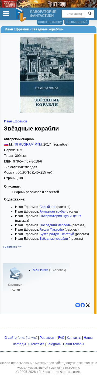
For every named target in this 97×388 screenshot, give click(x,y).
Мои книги (40, 270)
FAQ (61, 338)
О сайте (11, 338)
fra (28, 338)
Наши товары (73, 344)
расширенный (77, 22)
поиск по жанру (50, 22)
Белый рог (48, 207)
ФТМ (38, 144)
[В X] (88, 305)
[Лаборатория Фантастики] (22, 15)
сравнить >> (12, 246)
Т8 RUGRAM (23, 144)
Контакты (74, 338)
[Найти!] (89, 14)
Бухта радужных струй (57, 234)
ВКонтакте (36, 344)
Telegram (54, 344)
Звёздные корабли (54, 239)
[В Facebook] (83, 305)
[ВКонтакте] (77, 305)
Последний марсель (55, 225)
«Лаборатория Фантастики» (58, 372)
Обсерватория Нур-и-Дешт (60, 216)
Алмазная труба (52, 211)
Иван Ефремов (15, 121)
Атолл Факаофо (52, 229)
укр (33, 338)
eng (21, 338)
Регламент (48, 338)
